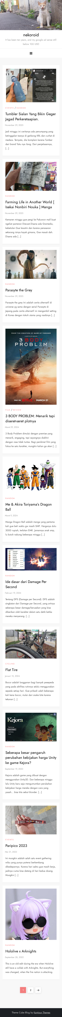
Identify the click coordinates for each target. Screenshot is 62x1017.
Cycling (10, 664)
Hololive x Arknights (20, 951)
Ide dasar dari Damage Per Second (25, 584)
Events (9, 108)
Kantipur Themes (42, 1012)
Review (17, 410)
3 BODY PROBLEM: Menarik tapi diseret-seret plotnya (30, 418)
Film (7, 410)
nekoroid (31, 35)
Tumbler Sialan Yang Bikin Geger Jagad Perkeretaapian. (30, 116)
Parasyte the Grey (18, 290)
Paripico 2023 (16, 845)
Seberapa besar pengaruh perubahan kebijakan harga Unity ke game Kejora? (30, 757)
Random (21, 108)
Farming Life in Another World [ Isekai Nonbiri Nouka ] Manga (29, 204)
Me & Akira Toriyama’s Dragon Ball (28, 507)
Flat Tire (11, 669)
